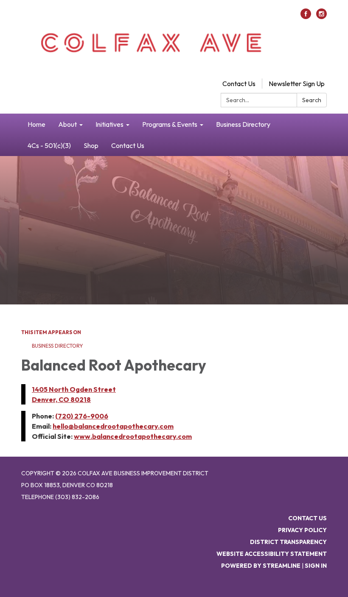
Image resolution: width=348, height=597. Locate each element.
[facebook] (305, 16)
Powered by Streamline (260, 565)
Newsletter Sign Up (297, 83)
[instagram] (321, 16)
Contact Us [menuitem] (127, 145)
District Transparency (288, 542)
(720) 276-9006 (81, 416)
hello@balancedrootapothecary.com (113, 426)
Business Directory (57, 346)
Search (311, 100)
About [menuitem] (67, 124)
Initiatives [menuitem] (109, 124)
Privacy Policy (302, 530)
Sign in (316, 565)
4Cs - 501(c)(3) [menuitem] (49, 145)
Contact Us (238, 83)
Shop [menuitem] (91, 145)
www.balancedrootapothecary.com (133, 436)
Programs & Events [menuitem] (169, 124)
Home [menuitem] (36, 124)
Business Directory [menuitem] (243, 124)
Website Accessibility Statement (271, 554)
